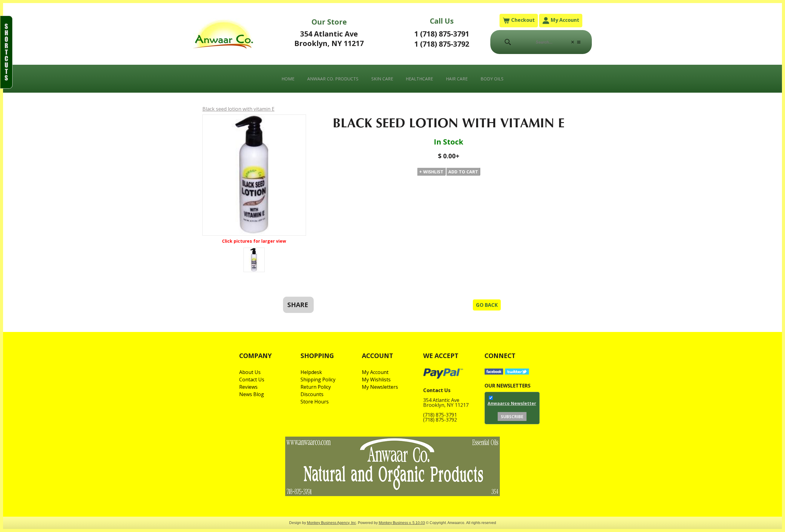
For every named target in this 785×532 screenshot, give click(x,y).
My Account (564, 20)
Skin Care (382, 79)
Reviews (248, 387)
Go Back (487, 305)
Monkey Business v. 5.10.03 (402, 523)
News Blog (251, 394)
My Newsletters (380, 387)
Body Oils (492, 79)
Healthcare (419, 79)
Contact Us (251, 379)
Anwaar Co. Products (332, 79)
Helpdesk (311, 372)
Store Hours (315, 401)
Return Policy (316, 387)
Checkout (522, 20)
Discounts (312, 394)
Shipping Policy (318, 379)
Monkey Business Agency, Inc (331, 523)
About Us (250, 372)
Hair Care (457, 79)
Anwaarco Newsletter (512, 403)
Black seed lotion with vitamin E (238, 109)
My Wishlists (376, 379)
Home (287, 79)
